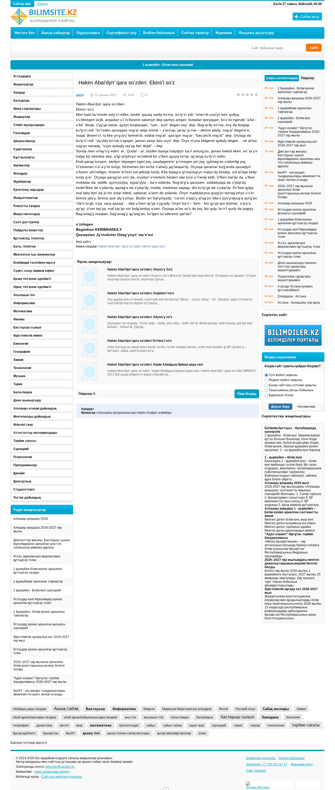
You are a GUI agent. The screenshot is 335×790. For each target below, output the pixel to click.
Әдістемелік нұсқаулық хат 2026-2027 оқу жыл (41, 638)
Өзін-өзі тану (23, 424)
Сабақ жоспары (276, 709)
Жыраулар (21, 117)
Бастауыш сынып (27, 327)
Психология (22, 457)
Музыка (19, 376)
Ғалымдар (21, 133)
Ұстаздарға (22, 76)
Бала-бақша (22, 392)
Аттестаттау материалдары (35, 433)
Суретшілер (22, 149)
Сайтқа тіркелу (195, 33)
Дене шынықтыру (27, 400)
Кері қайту (83, 242)
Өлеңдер (20, 173)
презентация (129, 725)
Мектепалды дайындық (32, 416)
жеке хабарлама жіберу (52, 772)
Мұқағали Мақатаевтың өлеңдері (186, 709)
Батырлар (21, 100)
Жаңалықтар (23, 84)
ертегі (64, 725)
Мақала (149, 709)
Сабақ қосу (309, 16)
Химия (18, 360)
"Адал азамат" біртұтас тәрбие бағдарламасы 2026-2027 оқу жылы (39, 680)
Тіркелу (42, 4)
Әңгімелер (21, 165)
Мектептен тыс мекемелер (34, 254)
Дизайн (19, 473)
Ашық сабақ (66, 708)
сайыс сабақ (172, 725)
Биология (20, 343)
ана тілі (130, 717)
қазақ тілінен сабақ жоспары (128, 733)
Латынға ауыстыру (256, 33)
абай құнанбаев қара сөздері (34, 717)
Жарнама (223, 33)
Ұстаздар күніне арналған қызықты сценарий (39, 626)
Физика (19, 319)
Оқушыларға (88, 33)
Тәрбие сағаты (24, 441)
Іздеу (314, 47)
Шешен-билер (24, 141)
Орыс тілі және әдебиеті (32, 287)
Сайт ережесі (256, 770)
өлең (202, 733)
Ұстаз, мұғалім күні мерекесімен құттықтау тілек (36, 558)
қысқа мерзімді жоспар (174, 733)
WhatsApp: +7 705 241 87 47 (266, 764)
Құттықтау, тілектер (28, 238)
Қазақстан (50, 733)
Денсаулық (22, 481)
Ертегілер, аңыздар (28, 190)
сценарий (219, 725)
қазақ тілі (91, 733)
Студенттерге (24, 489)
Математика (22, 311)
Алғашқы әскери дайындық (35, 408)
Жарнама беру (302, 764)
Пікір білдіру (246, 394)
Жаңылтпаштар (25, 198)
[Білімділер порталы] (294, 345)
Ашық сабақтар (55, 33)
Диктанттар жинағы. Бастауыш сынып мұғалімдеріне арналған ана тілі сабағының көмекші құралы (41, 543)
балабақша (204, 717)
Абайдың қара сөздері (29, 709)
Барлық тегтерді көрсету (28, 743)
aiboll (79, 94)
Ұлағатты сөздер (26, 206)
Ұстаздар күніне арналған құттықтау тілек (40, 651)
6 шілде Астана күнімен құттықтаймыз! (295, 288)
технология (275, 725)
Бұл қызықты (24, 157)
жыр (79, 725)
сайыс (150, 725)
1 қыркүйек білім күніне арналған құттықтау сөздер (37, 570)
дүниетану (44, 725)
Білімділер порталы (261, 758)
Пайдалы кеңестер (28, 230)
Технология (22, 368)
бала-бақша (180, 717)
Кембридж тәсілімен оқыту (34, 262)
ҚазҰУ (70, 733)
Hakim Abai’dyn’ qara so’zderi (119, 246)
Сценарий (21, 449)
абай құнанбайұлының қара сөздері (90, 717)
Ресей (223, 709)
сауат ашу (196, 725)
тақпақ (255, 725)
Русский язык (245, 709)
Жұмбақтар (22, 181)
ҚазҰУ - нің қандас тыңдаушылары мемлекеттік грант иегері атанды (39, 692)
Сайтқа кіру (22, 4)
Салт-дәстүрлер (26, 222)
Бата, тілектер (24, 246)
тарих (238, 725)
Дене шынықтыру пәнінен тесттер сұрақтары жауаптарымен (297, 266)
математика (100, 725)
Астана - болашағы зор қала (299, 302)
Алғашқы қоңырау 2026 (30, 519)
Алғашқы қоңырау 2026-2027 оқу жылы (37, 529)
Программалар (25, 465)
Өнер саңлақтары (27, 109)
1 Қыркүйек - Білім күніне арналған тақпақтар (39, 613)
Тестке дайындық (27, 497)
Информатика (24, 303)
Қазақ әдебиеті (24, 733)
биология (293, 717)
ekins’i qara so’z (153, 246)
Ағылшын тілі (24, 295)
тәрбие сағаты (306, 725)
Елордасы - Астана (292, 296)
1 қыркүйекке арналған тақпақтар (38, 581)
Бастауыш (95, 709)
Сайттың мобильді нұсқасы (61, 777)
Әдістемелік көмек (27, 335)
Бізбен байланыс (159, 33)
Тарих (18, 384)
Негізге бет (25, 33)
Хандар (19, 92)
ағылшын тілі (153, 717)
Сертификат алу (122, 33)
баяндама (270, 717)
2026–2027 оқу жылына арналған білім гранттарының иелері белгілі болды (39, 665)
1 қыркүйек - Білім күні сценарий (167, 65)
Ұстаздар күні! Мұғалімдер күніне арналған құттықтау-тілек (37, 601)
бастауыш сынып (237, 717)
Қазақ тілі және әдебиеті (32, 279)
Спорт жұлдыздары (28, 125)
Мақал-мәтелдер (26, 214)
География (21, 352)
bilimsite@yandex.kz (60, 767)
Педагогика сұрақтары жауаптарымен (294, 278)
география (21, 725)
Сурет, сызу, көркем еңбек (33, 271)
